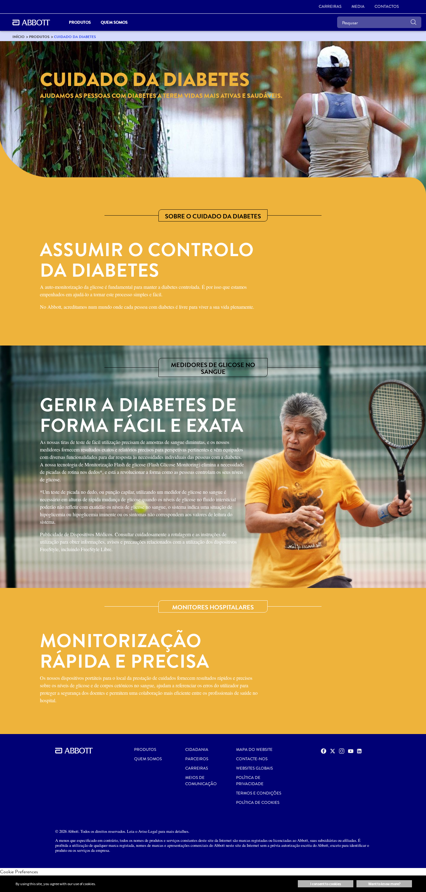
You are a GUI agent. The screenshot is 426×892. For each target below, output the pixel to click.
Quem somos (148, 759)
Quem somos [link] (114, 22)
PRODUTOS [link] (80, 22)
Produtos (145, 749)
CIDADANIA (196, 749)
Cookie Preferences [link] (19, 871)
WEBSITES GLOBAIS (254, 768)
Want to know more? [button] (384, 883)
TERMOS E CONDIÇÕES (258, 793)
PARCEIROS (196, 759)
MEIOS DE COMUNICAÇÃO (201, 781)
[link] (18, 36)
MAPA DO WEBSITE (254, 749)
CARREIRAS (196, 768)
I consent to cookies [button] (325, 883)
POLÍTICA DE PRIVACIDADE (250, 781)
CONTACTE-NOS (252, 759)
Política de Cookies (257, 802)
